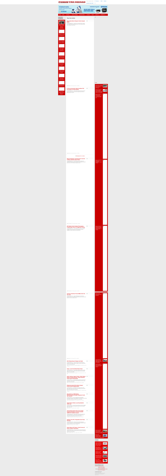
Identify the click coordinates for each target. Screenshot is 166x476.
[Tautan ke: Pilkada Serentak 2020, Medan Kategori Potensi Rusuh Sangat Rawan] (90, 386)
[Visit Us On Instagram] (101, 469)
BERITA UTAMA (69, 223)
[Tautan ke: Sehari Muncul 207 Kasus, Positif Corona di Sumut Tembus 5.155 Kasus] (90, 428)
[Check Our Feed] (104, 468)
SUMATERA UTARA (77, 390)
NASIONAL (76, 372)
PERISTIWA (68, 424)
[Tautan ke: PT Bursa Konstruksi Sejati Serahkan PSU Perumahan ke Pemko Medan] (90, 120)
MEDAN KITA (68, 85)
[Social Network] (95, 3)
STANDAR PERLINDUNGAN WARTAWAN (100, 473)
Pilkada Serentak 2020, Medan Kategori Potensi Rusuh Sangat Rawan (75, 386)
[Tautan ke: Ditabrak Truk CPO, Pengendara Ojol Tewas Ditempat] (90, 420)
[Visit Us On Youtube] (98, 468)
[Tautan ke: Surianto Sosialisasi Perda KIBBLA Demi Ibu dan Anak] (90, 325)
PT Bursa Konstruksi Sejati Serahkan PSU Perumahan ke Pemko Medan (75, 89)
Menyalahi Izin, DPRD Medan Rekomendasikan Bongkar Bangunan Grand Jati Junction (76, 395)
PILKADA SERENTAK (77, 365)
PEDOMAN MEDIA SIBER (98, 472)
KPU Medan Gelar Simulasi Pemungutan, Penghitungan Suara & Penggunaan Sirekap (76, 227)
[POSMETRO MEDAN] (72, 2)
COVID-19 (72, 432)
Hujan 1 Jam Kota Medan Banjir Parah (74, 368)
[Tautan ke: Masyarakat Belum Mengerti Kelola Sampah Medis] (90, 52)
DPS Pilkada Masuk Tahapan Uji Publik (75, 361)
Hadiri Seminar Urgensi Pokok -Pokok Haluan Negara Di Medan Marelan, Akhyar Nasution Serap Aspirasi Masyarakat (76, 377)
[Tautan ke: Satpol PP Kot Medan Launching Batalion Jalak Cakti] (90, 404)
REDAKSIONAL (97, 474)
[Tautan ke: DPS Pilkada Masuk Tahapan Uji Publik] (90, 362)
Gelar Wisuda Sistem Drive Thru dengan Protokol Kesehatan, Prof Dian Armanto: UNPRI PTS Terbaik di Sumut (75, 411)
